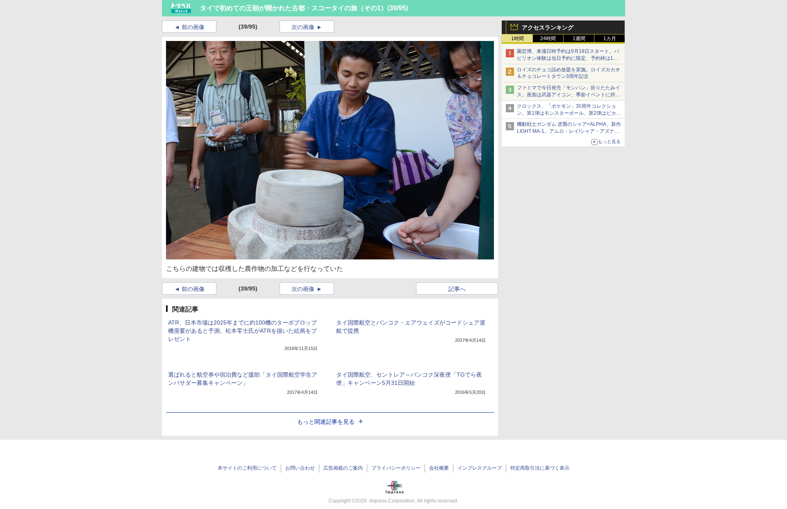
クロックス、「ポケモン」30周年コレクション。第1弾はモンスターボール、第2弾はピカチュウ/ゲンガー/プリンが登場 (569, 113)
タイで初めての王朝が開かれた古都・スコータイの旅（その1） (293, 8)
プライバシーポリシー (396, 468)
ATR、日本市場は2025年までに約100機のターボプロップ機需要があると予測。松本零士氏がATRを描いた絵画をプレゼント (242, 330)
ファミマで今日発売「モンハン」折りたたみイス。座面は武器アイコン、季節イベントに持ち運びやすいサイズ (568, 95)
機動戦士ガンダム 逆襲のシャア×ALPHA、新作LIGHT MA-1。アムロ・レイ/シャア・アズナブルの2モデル (569, 131)
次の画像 (302, 27)
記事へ (457, 289)
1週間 (579, 38)
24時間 (548, 38)
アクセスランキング (547, 27)
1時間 (517, 38)
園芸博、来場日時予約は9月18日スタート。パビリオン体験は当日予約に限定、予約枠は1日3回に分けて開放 (569, 58)
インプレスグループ (479, 468)
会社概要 (439, 468)
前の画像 (193, 27)
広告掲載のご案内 (343, 468)
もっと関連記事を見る (326, 421)
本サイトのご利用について (247, 468)
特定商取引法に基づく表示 (539, 468)
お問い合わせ (300, 468)
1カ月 (609, 38)
